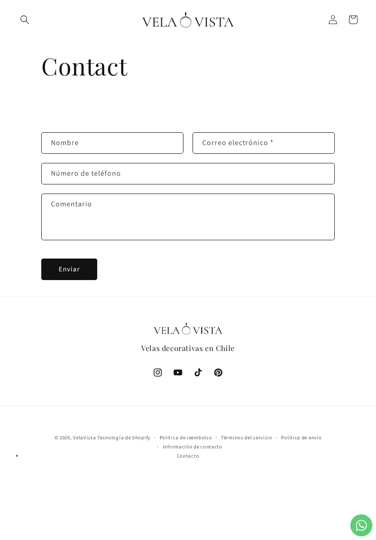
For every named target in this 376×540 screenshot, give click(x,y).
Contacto (188, 456)
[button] (25, 20)
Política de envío (301, 437)
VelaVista (84, 437)
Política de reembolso (186, 437)
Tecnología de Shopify (123, 437)
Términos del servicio (246, 437)
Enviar (69, 269)
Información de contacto (192, 446)
